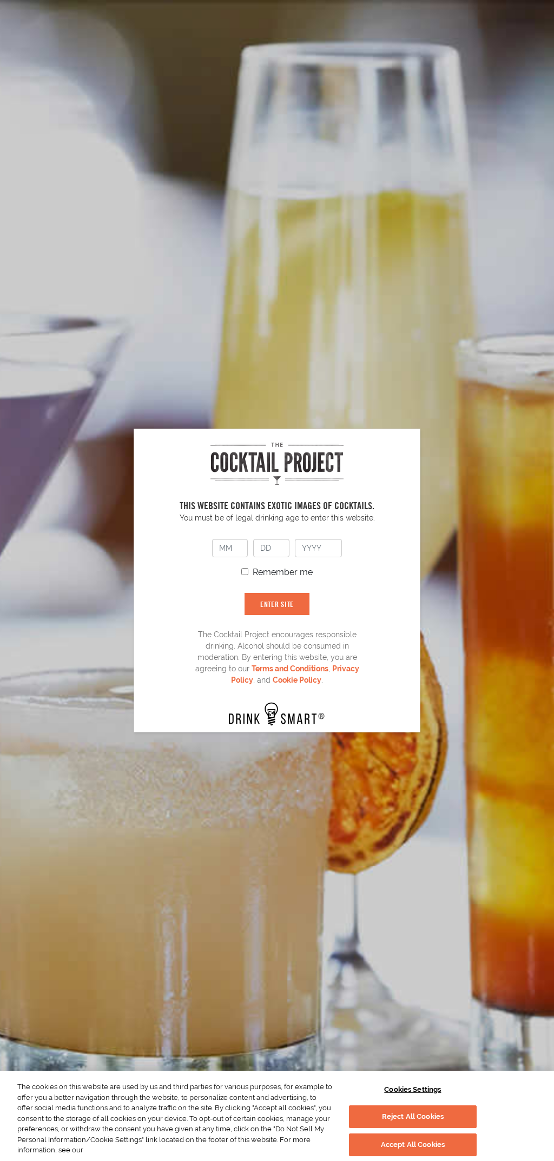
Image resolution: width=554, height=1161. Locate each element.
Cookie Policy (297, 680)
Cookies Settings (412, 1089)
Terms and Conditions (290, 668)
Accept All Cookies (413, 1144)
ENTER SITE (277, 604)
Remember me (283, 572)
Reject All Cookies (413, 1116)
